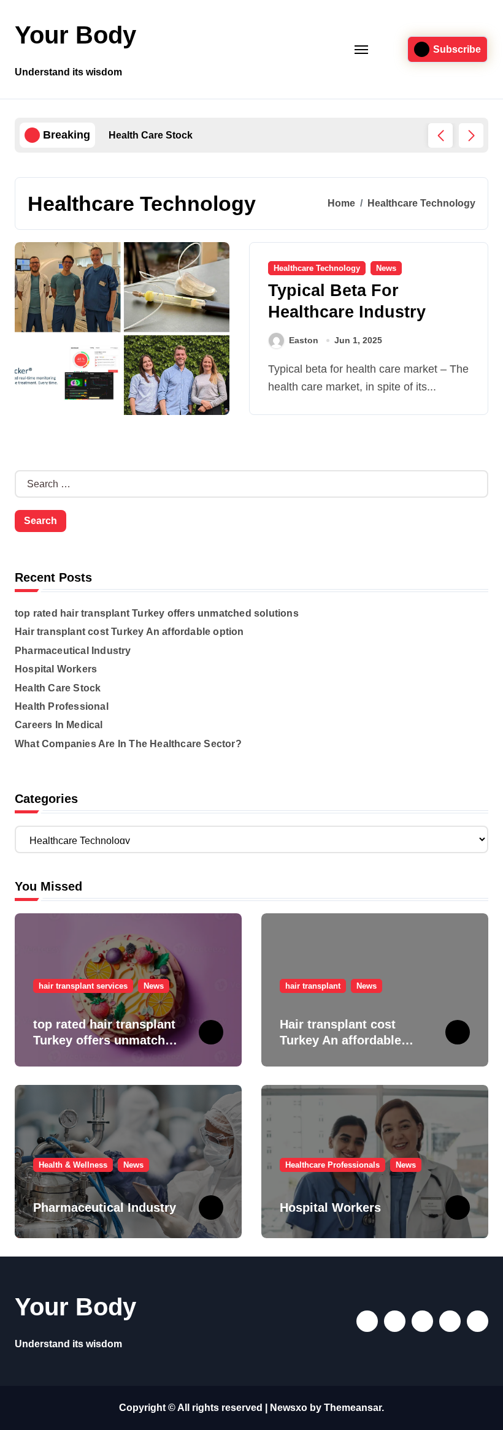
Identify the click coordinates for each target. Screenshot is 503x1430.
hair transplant (312, 986)
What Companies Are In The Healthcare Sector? (128, 744)
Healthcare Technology (317, 268)
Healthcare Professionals (332, 1164)
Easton (303, 340)
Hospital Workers (56, 669)
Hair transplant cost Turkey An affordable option (129, 631)
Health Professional (62, 706)
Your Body (75, 34)
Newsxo (288, 1407)
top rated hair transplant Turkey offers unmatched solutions (157, 613)
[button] (471, 135)
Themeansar (353, 1407)
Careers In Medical (59, 725)
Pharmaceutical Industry (73, 650)
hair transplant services (83, 986)
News (386, 268)
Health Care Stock (58, 688)
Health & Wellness (73, 1164)
